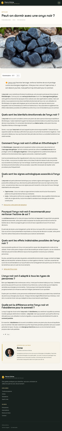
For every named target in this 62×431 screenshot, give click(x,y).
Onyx (8, 334)
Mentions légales (5, 427)
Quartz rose (5, 399)
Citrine (3, 394)
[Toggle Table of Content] (17, 75)
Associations (5, 410)
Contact (4, 415)
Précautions (5, 407)
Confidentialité (14, 427)
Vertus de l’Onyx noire (10, 269)
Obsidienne (5, 396)
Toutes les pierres (7, 391)
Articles (5, 12)
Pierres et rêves (6, 413)
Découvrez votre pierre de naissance (15, 205)
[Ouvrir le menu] (59, 2)
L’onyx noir (12, 82)
